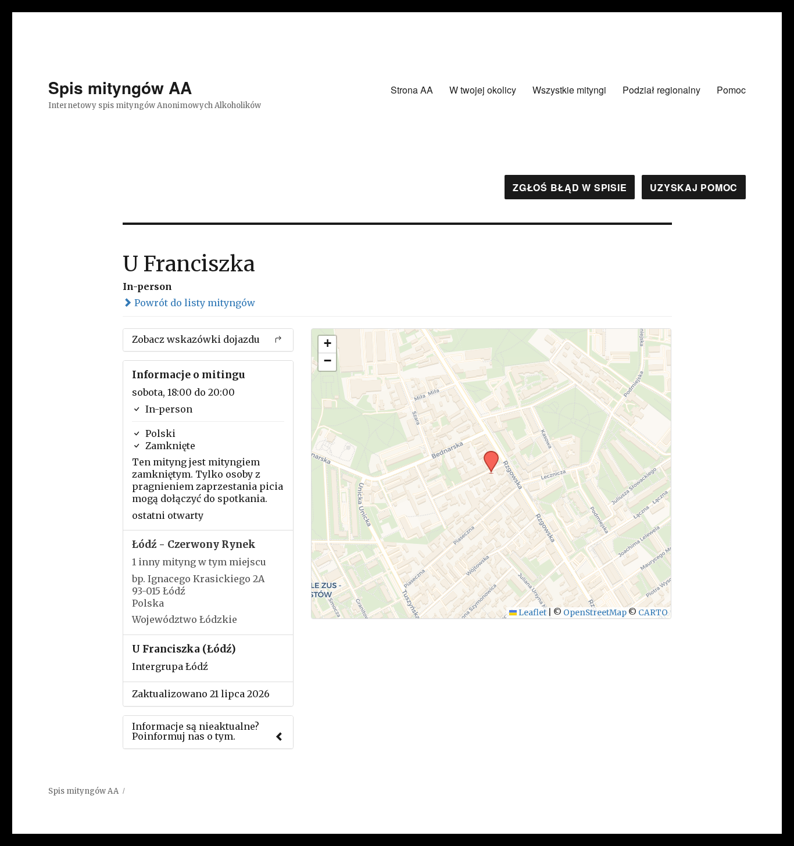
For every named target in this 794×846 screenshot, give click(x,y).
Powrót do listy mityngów (193, 303)
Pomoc (731, 89)
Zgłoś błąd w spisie (570, 187)
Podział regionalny (661, 89)
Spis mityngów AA (120, 87)
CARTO (653, 613)
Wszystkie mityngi (569, 89)
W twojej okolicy (482, 89)
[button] (487, 454)
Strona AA (412, 89)
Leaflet (531, 613)
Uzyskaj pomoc (694, 187)
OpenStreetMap (595, 613)
